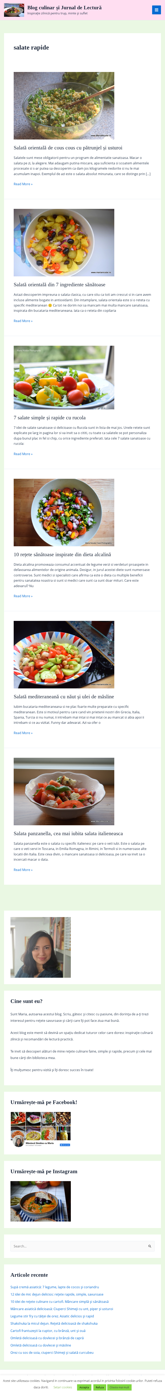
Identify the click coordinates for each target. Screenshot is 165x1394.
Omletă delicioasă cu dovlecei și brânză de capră (47, 1338)
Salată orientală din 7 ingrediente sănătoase (59, 284)
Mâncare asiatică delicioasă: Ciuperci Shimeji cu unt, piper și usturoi (61, 1309)
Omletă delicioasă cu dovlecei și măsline (40, 1345)
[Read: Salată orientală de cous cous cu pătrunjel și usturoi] (64, 105)
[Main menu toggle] (156, 9)
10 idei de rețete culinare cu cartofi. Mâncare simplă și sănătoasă (59, 1301)
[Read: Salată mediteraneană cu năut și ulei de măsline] (64, 654)
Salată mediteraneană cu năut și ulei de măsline (64, 697)
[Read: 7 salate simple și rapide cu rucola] (64, 377)
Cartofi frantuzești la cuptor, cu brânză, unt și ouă (48, 1330)
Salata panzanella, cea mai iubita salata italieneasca (68, 833)
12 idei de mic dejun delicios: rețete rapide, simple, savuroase (56, 1294)
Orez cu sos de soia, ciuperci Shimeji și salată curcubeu (52, 1352)
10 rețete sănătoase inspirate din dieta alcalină (62, 554)
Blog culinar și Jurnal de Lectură (64, 8)
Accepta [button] (84, 1387)
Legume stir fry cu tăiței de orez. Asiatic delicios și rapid (52, 1316)
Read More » (23, 184)
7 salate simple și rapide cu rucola (50, 418)
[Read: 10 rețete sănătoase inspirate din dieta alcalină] (64, 512)
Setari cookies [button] (63, 1387)
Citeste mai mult (119, 1387)
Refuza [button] (100, 1387)
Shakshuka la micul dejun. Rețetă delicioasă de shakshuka (54, 1323)
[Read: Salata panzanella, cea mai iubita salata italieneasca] (64, 791)
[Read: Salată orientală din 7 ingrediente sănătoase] (64, 242)
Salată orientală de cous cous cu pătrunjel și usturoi (68, 148)
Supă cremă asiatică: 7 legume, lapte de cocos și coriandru (54, 1287)
